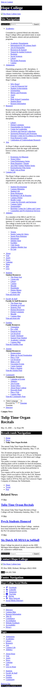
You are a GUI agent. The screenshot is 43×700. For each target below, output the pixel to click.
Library (13, 58)
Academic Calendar (18, 340)
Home (8, 438)
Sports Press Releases (19, 236)
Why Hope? (15, 84)
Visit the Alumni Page (14, 370)
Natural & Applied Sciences (21, 52)
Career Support (16, 366)
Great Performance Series (20, 161)
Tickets (13, 232)
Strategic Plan (16, 307)
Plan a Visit (15, 357)
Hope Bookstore (17, 193)
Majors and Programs (19, 93)
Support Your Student (19, 338)
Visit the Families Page (14, 344)
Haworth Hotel (16, 390)
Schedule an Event (18, 305)
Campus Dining (16, 198)
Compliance (10, 618)
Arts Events (15, 383)
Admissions (10, 65)
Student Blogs (16, 101)
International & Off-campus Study (23, 45)
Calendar (9, 262)
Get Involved (15, 334)
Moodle (13, 286)
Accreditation (11, 621)
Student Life (15, 191)
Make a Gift (15, 362)
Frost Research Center (19, 138)
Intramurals (15, 238)
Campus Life (11, 172)
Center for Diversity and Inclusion (23, 202)
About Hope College (18, 388)
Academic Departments (19, 43)
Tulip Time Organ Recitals (17, 504)
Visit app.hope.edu (13, 294)
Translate (23, 403)
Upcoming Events (17, 364)
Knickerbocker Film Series (21, 168)
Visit (12, 97)
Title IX (9, 616)
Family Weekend (17, 336)
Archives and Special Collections (23, 131)
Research (9, 106)
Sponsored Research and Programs (24, 133)
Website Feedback (12, 623)
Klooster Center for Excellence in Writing (26, 136)
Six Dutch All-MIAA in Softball (20, 540)
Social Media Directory (14, 601)
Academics (10, 29)
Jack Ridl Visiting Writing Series (23, 166)
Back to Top (5, 684)
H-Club (13, 249)
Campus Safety (16, 204)
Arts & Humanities (18, 48)
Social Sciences (16, 56)
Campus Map (16, 292)
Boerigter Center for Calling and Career (25, 209)
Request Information (18, 104)
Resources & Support (19, 50)
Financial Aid (16, 331)
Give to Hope (11, 667)
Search (36, 24)
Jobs (7, 266)
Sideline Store (16, 241)
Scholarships (15, 91)
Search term (5, 24)
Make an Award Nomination (21, 355)
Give (7, 269)
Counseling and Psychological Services (25, 211)
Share (8, 485)
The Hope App (16, 277)
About (8, 253)
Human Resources (17, 310)
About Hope (10, 654)
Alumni (8, 349)
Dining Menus (16, 290)
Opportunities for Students (20, 127)
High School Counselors (20, 99)
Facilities (14, 243)
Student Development (19, 187)
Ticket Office (15, 159)
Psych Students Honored (16, 521)
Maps (8, 264)
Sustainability (16, 206)
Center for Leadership (19, 129)
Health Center (16, 200)
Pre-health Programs (18, 61)
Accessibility (10, 625)
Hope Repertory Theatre (20, 163)
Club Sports (15, 245)
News (8, 260)
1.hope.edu (15, 279)
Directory (9, 407)
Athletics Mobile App (19, 247)
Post (7, 489)
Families (9, 323)
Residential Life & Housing (21, 195)
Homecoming (16, 353)
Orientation (15, 327)
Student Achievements (19, 88)
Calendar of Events (18, 379)
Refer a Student (16, 368)
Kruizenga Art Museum (19, 157)
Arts (7, 142)
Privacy (8, 627)
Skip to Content (7, 2)
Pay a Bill (14, 329)
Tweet (8, 487)
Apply (13, 95)
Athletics (9, 213)
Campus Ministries (18, 189)
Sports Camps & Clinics (20, 234)
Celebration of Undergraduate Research (25, 140)
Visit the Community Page (16, 396)
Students (9, 273)
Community (10, 375)
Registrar (14, 54)
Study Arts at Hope (18, 170)
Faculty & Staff (11, 299)
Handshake (15, 288)
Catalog (13, 63)
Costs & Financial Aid (19, 86)
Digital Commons (17, 125)
